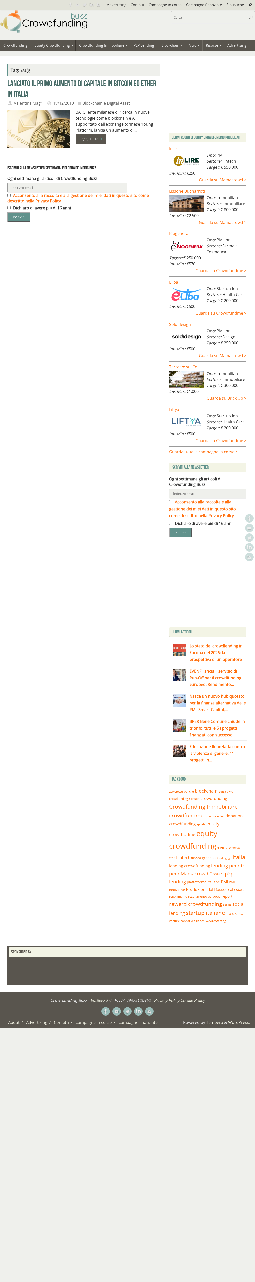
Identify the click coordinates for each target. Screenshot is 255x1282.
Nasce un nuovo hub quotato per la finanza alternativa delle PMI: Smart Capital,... (218, 702)
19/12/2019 (63, 103)
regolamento (178, 896)
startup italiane (205, 913)
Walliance (198, 921)
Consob (194, 799)
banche (189, 791)
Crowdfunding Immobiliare (203, 806)
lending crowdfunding (189, 866)
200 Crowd (176, 791)
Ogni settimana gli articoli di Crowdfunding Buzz (52, 178)
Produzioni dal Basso (206, 889)
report (227, 896)
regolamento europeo (204, 896)
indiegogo (225, 858)
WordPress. (239, 1022)
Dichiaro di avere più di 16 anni (41, 208)
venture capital (179, 921)
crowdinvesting (214, 816)
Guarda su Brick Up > (226, 398)
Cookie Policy (192, 1000)
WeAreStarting (216, 921)
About (14, 1022)
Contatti (137, 4)
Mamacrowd (194, 873)
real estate (235, 889)
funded (196, 858)
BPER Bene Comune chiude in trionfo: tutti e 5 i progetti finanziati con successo (217, 728)
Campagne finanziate (204, 4)
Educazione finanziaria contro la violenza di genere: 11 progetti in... (217, 753)
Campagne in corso (165, 4)
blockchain (206, 791)
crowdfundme (186, 815)
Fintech (183, 857)
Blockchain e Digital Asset (106, 103)
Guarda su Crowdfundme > (220, 270)
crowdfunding (213, 798)
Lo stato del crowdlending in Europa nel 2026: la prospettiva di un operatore (216, 652)
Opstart (216, 874)
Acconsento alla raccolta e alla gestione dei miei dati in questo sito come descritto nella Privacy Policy (202, 508)
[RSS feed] (98, 4)
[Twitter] (84, 4)
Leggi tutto (89, 138)
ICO (215, 858)
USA (240, 914)
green (207, 857)
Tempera (214, 1022)
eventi (222, 847)
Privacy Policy (166, 1000)
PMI (224, 882)
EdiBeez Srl (101, 1000)
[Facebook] (70, 4)
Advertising (116, 4)
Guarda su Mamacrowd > (222, 180)
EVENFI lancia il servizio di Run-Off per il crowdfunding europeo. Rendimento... (215, 677)
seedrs (227, 904)
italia (239, 857)
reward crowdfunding (195, 903)
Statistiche (235, 4)
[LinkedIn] (91, 4)
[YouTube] (77, 4)
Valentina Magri (28, 103)
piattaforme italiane (203, 882)
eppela (201, 824)
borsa (222, 791)
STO (228, 914)
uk (234, 913)
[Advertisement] (211, 583)
